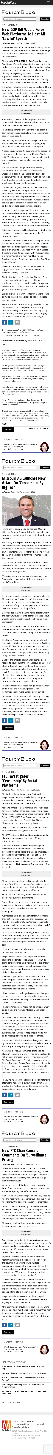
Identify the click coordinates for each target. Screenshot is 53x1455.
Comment (8, 429)
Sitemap (39, 1424)
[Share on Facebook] (4, 322)
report (33, 1240)
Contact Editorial (18, 1424)
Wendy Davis (9, 43)
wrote (11, 691)
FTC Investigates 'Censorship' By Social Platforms (24, 1373)
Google (9, 1046)
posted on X (17, 823)
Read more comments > (39, 428)
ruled (4, 222)
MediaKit (30, 1421)
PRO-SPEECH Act (24, 61)
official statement (35, 835)
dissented (7, 1299)
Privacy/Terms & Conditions (22, 1427)
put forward (25, 542)
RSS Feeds (30, 1424)
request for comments (34, 864)
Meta (48, 1043)
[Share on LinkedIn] (10, 322)
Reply (4, 424)
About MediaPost (18, 1421)
